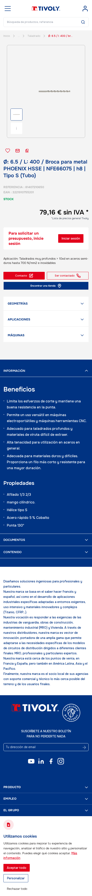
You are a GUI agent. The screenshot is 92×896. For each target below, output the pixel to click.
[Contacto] (17, 151)
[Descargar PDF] (27, 151)
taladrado (33, 36)
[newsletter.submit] (84, 747)
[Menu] (7, 8)
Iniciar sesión (71, 238)
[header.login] (85, 8)
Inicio (6, 36)
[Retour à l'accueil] (46, 8)
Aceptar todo (16, 868)
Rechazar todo (17, 889)
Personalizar (16, 878)
